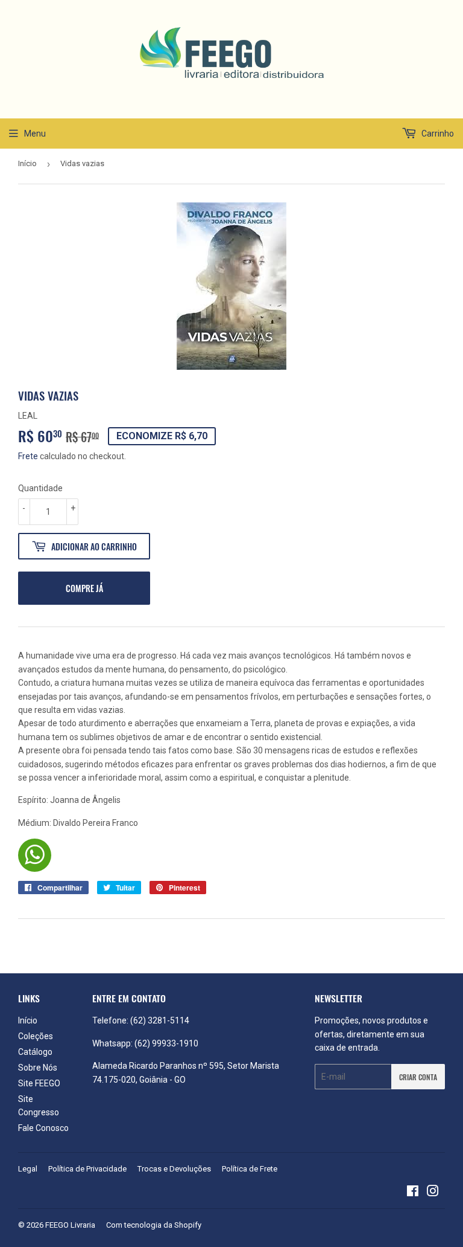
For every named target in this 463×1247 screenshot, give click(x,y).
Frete (28, 456)
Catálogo (35, 1052)
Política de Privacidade (87, 1168)
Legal (27, 1168)
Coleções (35, 1036)
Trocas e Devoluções (174, 1168)
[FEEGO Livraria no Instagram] (433, 1192)
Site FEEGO (39, 1083)
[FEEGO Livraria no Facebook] (412, 1192)
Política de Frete (249, 1168)
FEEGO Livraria (70, 1224)
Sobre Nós (37, 1067)
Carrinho (437, 133)
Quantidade (40, 488)
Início (27, 163)
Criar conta (418, 1077)
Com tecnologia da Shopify (153, 1224)
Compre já (84, 588)
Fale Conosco (43, 1128)
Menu (35, 133)
